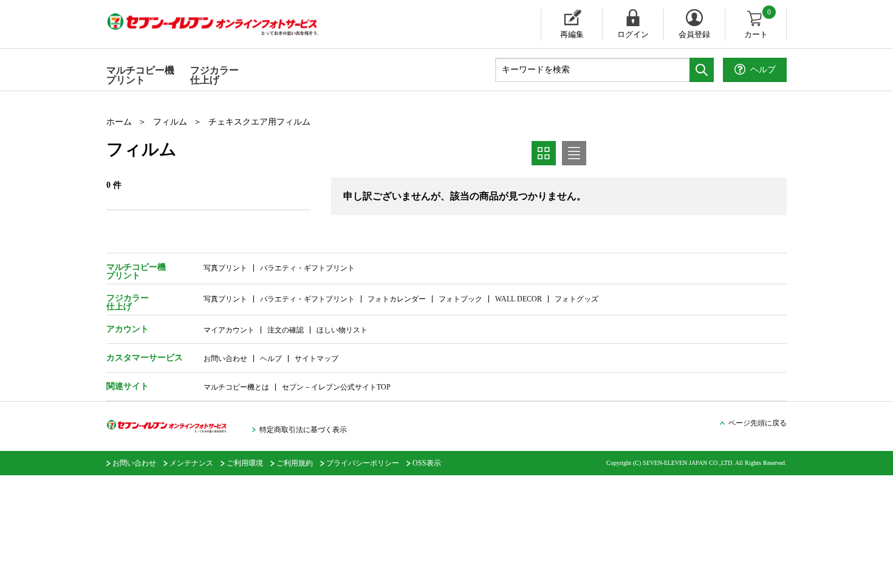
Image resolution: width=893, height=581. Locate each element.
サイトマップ (316, 358)
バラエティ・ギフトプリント (307, 268)
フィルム (170, 121)
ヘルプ (271, 358)
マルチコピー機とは (236, 387)
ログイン (633, 34)
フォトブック (460, 299)
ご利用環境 (245, 463)
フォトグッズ (576, 299)
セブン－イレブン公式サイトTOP (336, 387)
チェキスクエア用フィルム (259, 121)
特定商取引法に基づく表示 (303, 429)
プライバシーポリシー (362, 463)
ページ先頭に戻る (757, 423)
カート (758, 24)
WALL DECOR (518, 299)
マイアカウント (229, 330)
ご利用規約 (294, 463)
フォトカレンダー (397, 299)
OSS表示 (426, 463)
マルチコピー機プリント (140, 75)
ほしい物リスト (342, 330)
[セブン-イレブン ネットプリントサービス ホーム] (224, 24)
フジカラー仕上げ (214, 75)
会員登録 (694, 34)
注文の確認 (285, 330)
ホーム (119, 121)
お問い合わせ (225, 358)
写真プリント (225, 268)
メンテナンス (191, 463)
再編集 (572, 34)
